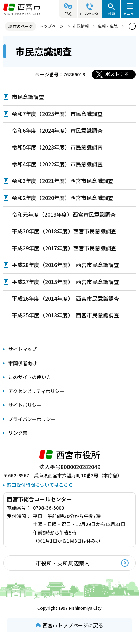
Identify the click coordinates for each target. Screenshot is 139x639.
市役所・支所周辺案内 (63, 563)
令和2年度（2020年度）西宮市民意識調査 (62, 198)
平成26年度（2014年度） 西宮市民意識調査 (65, 298)
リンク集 (17, 432)
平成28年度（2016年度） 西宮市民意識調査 (65, 265)
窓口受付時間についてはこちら (40, 484)
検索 (111, 13)
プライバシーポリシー (32, 419)
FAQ (68, 13)
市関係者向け (22, 363)
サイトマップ (22, 349)
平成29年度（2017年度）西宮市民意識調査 (64, 248)
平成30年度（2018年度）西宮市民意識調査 (64, 231)
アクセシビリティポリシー (36, 391)
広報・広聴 (108, 26)
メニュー (130, 13)
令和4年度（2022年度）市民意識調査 (57, 164)
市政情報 (81, 26)
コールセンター (90, 13)
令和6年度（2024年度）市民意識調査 (57, 130)
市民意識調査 (28, 97)
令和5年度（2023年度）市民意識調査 (57, 147)
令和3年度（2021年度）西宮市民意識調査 (62, 181)
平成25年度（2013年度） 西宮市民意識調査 (65, 315)
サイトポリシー (24, 404)
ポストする (117, 74)
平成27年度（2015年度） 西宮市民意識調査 (65, 282)
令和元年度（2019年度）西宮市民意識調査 (64, 214)
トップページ (51, 26)
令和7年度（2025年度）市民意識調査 (57, 114)
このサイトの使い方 (29, 377)
